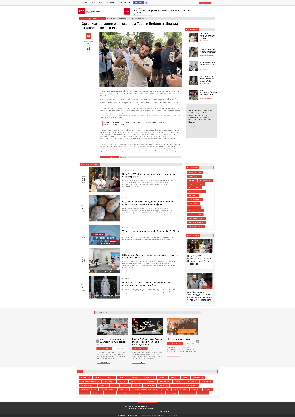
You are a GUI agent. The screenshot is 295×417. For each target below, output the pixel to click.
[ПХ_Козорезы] (112, 318)
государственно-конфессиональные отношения (145, 389)
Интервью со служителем (196, 191)
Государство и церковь (196, 184)
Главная (175, 415)
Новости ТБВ (135, 381)
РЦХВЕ (137, 385)
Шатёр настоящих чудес (109, 339)
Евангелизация (149, 377)
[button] (130, 3)
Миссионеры (109, 381)
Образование (150, 381)
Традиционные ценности (88, 389)
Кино (185, 377)
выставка (123, 389)
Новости (192, 195)
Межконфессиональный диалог (90, 381)
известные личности (180, 389)
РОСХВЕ (103, 385)
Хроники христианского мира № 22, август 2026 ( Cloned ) (145, 342)
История (174, 377)
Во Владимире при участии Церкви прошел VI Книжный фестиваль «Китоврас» (208, 93)
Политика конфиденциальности (150, 415)
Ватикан (123, 377)
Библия (111, 377)
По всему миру (193, 203)
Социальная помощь (190, 385)
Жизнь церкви (194, 188)
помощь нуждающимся (126, 393)
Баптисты (98, 377)
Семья (175, 385)
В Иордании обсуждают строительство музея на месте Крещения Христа (159, 11)
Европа (162, 377)
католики (196, 389)
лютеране (97, 393)
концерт (84, 393)
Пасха (177, 381)
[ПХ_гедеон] (182, 318)
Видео (192, 180)
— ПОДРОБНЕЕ (192, 133)
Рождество (163, 385)
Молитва (122, 381)
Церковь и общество (196, 226)
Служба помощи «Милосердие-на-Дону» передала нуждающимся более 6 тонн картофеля (208, 50)
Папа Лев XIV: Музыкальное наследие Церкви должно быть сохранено (207, 36)
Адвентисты (85, 377)
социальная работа (187, 393)
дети (166, 389)
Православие (206, 381)
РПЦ (114, 385)
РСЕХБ (125, 385)
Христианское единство (196, 218)
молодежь (110, 393)
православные (143, 393)
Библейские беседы (195, 172)
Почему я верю (193, 207)
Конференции (198, 377)
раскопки (172, 393)
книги (207, 389)
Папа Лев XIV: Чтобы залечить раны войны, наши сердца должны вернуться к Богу (207, 79)
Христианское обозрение (196, 222)
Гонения (135, 377)
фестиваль (203, 393)
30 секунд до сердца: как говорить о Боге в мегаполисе (180, 342)
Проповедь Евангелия (88, 385)
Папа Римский (165, 381)
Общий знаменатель (195, 199)
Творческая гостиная (195, 214)
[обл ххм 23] (147, 318)
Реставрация (150, 385)
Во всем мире (136, 8)
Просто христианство (195, 211)
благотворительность (108, 389)
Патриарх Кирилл (191, 381)
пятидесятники (158, 393)
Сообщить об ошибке (166, 415)
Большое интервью (194, 176)
